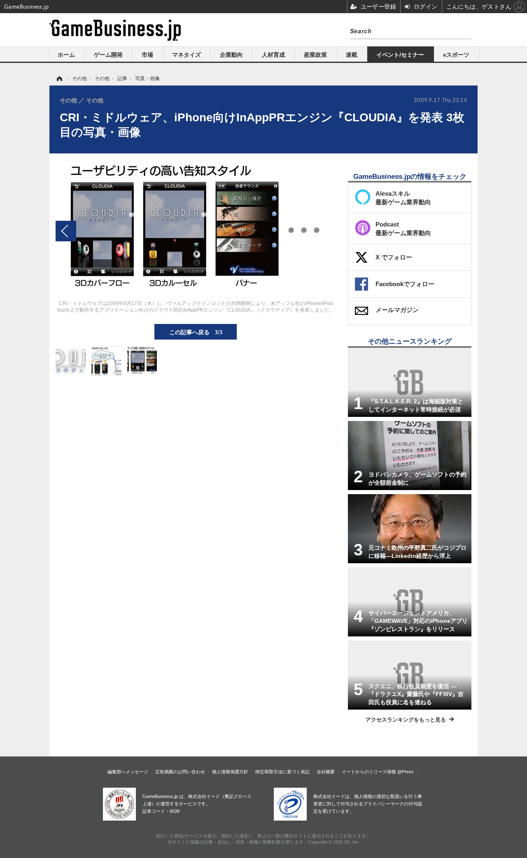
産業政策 (315, 54)
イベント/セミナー (400, 54)
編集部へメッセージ (127, 771)
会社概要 (326, 771)
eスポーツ (456, 54)
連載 (351, 54)
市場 (147, 54)
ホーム (66, 54)
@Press (405, 771)
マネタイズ (186, 54)
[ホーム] (59, 78)
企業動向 (231, 54)
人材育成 (273, 54)
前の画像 (66, 231)
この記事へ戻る (195, 332)
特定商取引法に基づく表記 (282, 771)
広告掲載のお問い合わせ (180, 771)
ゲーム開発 (108, 54)
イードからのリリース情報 (369, 771)
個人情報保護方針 (230, 771)
